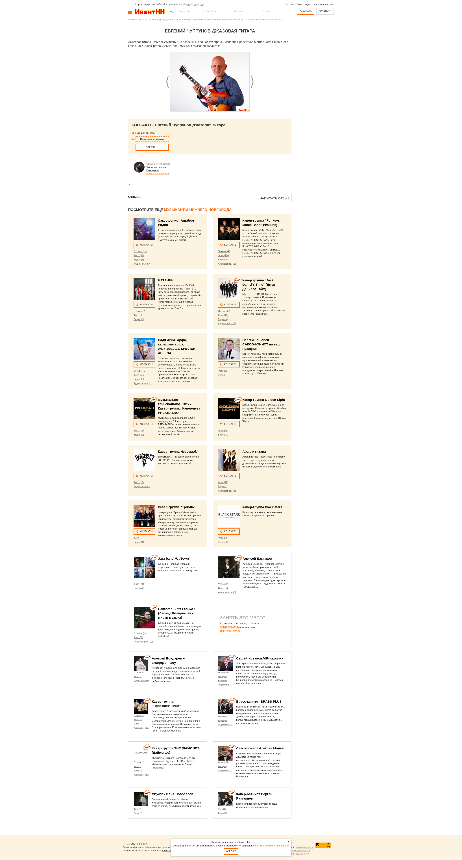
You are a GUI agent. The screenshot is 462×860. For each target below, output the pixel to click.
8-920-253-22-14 (229, 627)
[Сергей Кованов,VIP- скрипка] (225, 663)
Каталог (143, 19)
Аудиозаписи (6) (142, 263)
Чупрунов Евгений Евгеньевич (156, 169)
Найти (171, 11)
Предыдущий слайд (167, 81)
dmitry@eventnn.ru (230, 631)
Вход (286, 4)
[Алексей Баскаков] (229, 567)
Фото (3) (222, 430)
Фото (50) (139, 255)
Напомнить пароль (323, 4)
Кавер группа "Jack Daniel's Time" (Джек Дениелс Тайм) (258, 284)
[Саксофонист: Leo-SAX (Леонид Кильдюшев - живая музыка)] (144, 617)
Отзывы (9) (224, 251)
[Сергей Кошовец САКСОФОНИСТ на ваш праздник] (229, 349)
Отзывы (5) (140, 633)
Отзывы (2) (139, 311)
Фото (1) (138, 538)
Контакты (146, 244)
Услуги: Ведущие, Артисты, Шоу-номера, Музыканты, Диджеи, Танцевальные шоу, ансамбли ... (197, 19)
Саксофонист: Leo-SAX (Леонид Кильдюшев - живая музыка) (176, 613)
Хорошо (231, 851)
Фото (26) (139, 430)
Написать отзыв (275, 198)
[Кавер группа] (229, 289)
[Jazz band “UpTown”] (144, 567)
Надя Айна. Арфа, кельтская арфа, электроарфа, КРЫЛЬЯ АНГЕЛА (176, 346)
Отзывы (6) (139, 672)
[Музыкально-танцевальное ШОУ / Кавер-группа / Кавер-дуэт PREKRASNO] (144, 408)
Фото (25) (222, 676)
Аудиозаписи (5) (141, 681)
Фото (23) (139, 482)
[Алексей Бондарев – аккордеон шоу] (141, 663)
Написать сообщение (157, 173)
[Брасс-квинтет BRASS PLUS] (225, 706)
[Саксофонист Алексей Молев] (225, 753)
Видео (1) (138, 724)
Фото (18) (223, 315)
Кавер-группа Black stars (262, 507)
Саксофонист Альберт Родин (176, 223)
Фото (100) (223, 255)
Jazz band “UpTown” (174, 558)
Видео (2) (139, 434)
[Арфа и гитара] (229, 460)
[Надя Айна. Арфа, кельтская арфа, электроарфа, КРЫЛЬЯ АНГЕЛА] (144, 349)
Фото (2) (138, 637)
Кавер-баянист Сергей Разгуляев (254, 796)
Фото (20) (223, 584)
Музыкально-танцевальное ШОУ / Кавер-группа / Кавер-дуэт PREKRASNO (179, 406)
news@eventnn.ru (304, 847)
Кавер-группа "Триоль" (176, 507)
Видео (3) (223, 542)
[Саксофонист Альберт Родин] (144, 229)
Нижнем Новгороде (193, 4)
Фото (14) (222, 766)
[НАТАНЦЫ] (144, 289)
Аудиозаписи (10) (143, 641)
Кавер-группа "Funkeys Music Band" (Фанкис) (261, 223)
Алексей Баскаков (257, 558)
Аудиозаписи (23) (226, 685)
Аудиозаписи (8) (225, 725)
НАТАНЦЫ (166, 280)
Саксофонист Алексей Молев (260, 748)
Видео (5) (139, 259)
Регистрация (303, 4)
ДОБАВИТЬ (325, 11)
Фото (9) (138, 315)
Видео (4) (139, 319)
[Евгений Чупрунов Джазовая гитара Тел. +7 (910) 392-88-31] (209, 82)
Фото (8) (222, 538)
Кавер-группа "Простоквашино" (166, 704)
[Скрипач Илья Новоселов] (141, 799)
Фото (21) (139, 584)
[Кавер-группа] (229, 229)
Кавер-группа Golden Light (263, 400)
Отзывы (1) (139, 370)
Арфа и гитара (254, 451)
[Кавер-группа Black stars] (229, 516)
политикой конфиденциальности (271, 845)
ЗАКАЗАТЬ (306, 11)
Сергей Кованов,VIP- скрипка (259, 658)
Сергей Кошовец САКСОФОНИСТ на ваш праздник (261, 344)
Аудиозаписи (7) (225, 771)
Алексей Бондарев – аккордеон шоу (168, 661)
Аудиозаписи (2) (227, 263)
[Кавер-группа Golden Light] (229, 408)
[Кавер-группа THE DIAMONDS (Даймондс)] (141, 753)
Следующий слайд (252, 81)
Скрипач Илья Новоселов (172, 794)
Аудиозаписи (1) (142, 383)
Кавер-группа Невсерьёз (178, 451)
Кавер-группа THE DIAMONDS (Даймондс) (175, 750)
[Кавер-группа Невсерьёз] (144, 460)
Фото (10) (223, 482)
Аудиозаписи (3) (227, 490)
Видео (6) (223, 259)
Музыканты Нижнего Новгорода (264, 19)
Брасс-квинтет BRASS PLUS (259, 701)
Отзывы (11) (140, 251)
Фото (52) (139, 375)
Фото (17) (138, 676)
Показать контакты (152, 139)
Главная (132, 19)
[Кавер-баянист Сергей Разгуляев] (225, 799)
